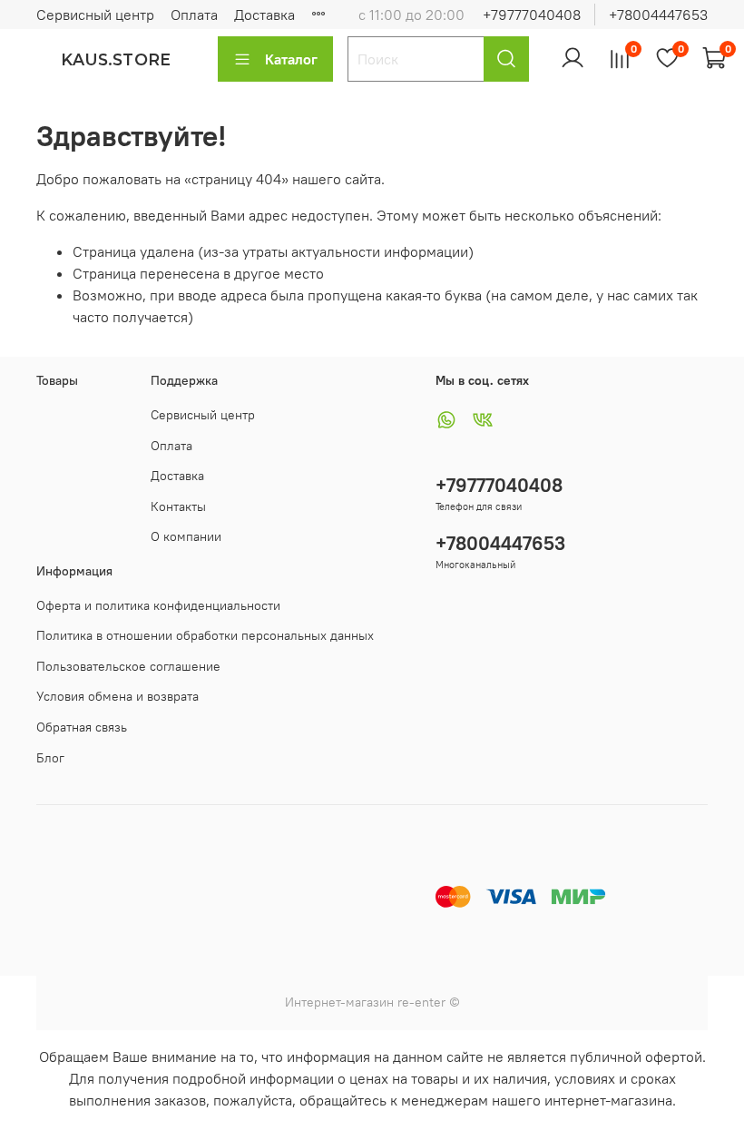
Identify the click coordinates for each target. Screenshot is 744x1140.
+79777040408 (532, 14)
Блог (50, 758)
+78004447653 (658, 14)
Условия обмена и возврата (117, 696)
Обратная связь (81, 727)
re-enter (419, 1002)
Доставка (264, 14)
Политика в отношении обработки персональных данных (205, 635)
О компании (186, 536)
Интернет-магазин (339, 1002)
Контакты (178, 506)
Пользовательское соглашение (128, 666)
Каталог (291, 59)
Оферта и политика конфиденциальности (158, 605)
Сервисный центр (95, 14)
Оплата (194, 14)
